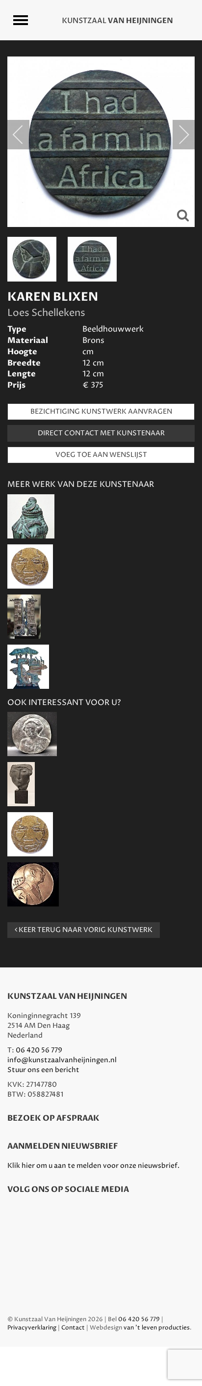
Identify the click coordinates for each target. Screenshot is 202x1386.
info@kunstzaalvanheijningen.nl (62, 1060)
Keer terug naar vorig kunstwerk (84, 929)
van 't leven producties (157, 1328)
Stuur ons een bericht (43, 1070)
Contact (73, 1328)
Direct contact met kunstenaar (101, 433)
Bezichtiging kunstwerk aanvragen (101, 411)
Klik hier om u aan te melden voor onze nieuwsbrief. (93, 1165)
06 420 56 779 (39, 1050)
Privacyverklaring (31, 1328)
